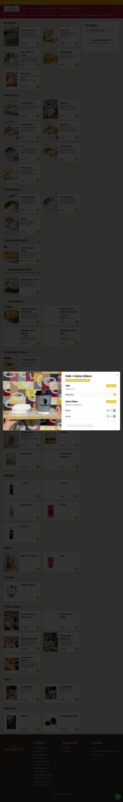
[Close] (117, 375)
